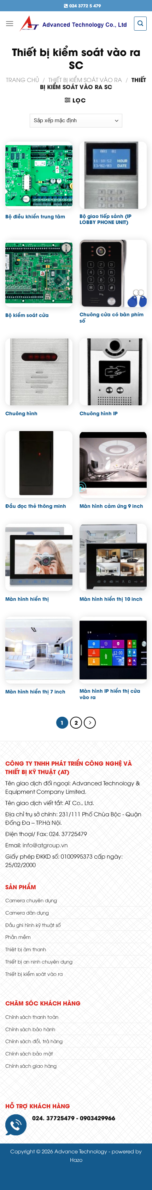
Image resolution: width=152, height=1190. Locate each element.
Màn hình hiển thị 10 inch (111, 599)
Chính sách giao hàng (31, 1065)
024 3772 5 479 (84, 5)
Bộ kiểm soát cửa (27, 315)
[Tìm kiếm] (140, 23)
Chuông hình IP (99, 413)
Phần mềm (18, 936)
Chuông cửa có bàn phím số (112, 317)
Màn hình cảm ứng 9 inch (111, 506)
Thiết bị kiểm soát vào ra (85, 79)
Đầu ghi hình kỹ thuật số (33, 924)
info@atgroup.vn (45, 845)
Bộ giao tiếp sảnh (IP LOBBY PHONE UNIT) (105, 219)
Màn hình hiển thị (27, 599)
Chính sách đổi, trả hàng (34, 1041)
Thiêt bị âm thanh (25, 949)
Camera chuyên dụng (31, 900)
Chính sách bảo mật (29, 1053)
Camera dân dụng (27, 912)
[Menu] (9, 23)
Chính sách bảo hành (30, 1029)
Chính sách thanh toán (31, 1016)
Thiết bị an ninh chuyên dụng (38, 961)
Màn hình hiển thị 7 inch (35, 692)
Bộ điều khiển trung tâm (35, 216)
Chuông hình (21, 413)
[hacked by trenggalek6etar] (74, 23)
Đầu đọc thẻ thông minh (35, 506)
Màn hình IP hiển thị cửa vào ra (110, 694)
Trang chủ (22, 79)
